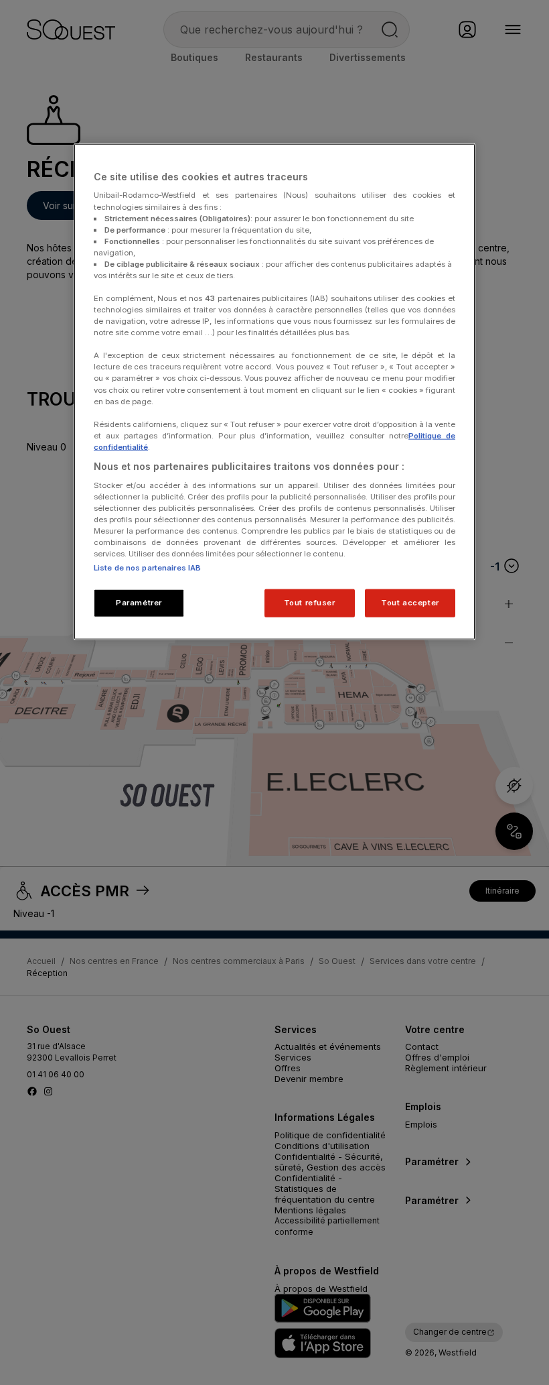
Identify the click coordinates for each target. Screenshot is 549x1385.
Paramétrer (139, 602)
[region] (274, 391)
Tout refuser (309, 602)
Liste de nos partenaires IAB (147, 568)
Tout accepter (410, 602)
